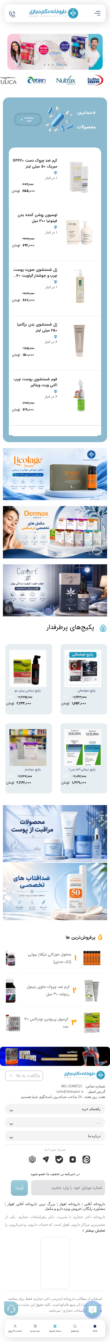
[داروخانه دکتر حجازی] (53, 13)
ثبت (19, 1188)
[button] (44, 64)
